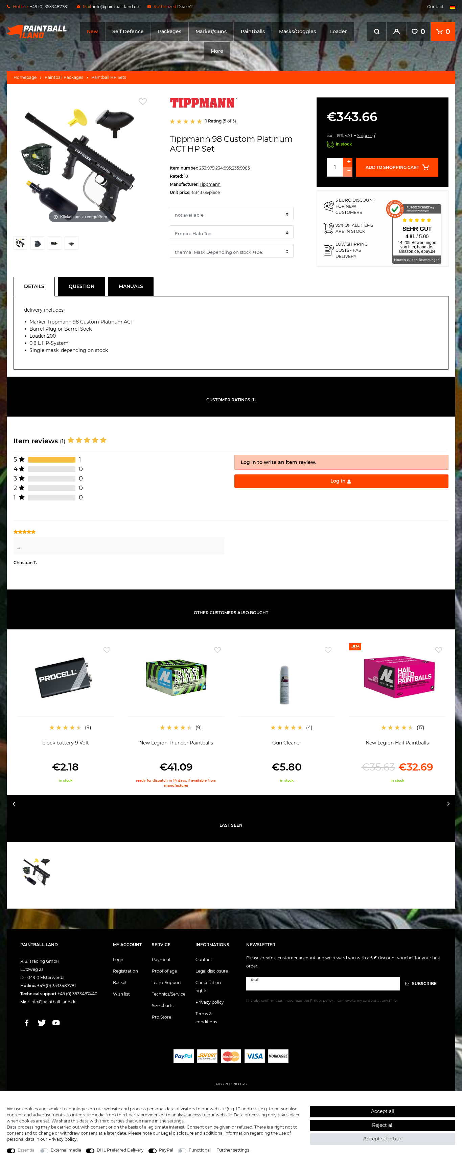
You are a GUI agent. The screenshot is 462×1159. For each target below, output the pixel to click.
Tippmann (210, 184)
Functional (200, 1150)
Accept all (382, 1111)
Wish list (121, 994)
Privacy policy (209, 1002)
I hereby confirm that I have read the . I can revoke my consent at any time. (321, 1000)
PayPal (166, 1150)
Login (118, 959)
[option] (65, 713)
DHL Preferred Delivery (120, 1150)
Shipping (366, 135)
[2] (37, 244)
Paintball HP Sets (108, 77)
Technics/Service (168, 994)
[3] (54, 244)
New (92, 31)
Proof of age (164, 971)
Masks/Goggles (297, 31)
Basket (120, 982)
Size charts (163, 1005)
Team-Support (166, 982)
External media (66, 1150)
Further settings (232, 1150)
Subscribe (424, 983)
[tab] (36, 286)
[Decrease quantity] (347, 172)
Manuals (131, 286)
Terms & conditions (206, 1017)
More (217, 51)
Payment (161, 959)
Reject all (383, 1125)
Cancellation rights (208, 986)
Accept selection (382, 1139)
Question (81, 286)
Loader (338, 31)
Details (34, 286)
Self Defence (128, 31)
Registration (125, 971)
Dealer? (185, 6)
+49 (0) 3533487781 (56, 985)
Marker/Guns (211, 31)
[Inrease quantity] (347, 162)
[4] (71, 244)
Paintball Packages (64, 77)
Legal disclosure (211, 971)
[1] (20, 244)
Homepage (25, 77)
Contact (435, 6)
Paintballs (253, 31)
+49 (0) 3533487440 (77, 993)
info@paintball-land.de (116, 6)
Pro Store (161, 1017)
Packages (169, 31)
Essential (27, 1150)
